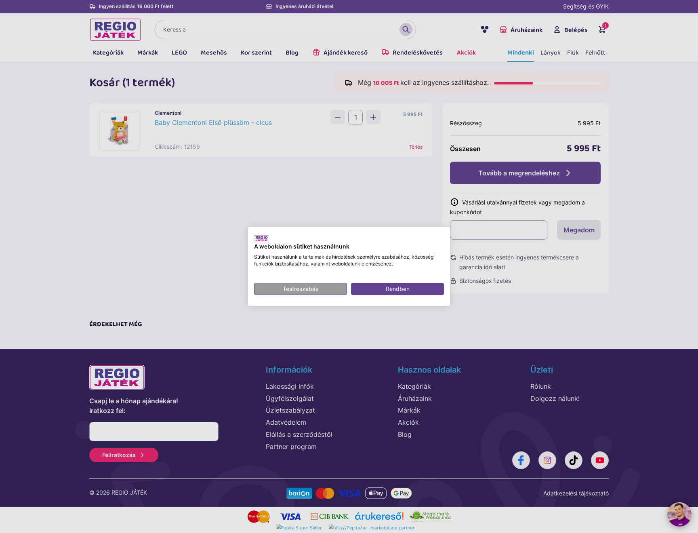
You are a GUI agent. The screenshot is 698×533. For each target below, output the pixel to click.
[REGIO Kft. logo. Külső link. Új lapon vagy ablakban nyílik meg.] (261, 238)
